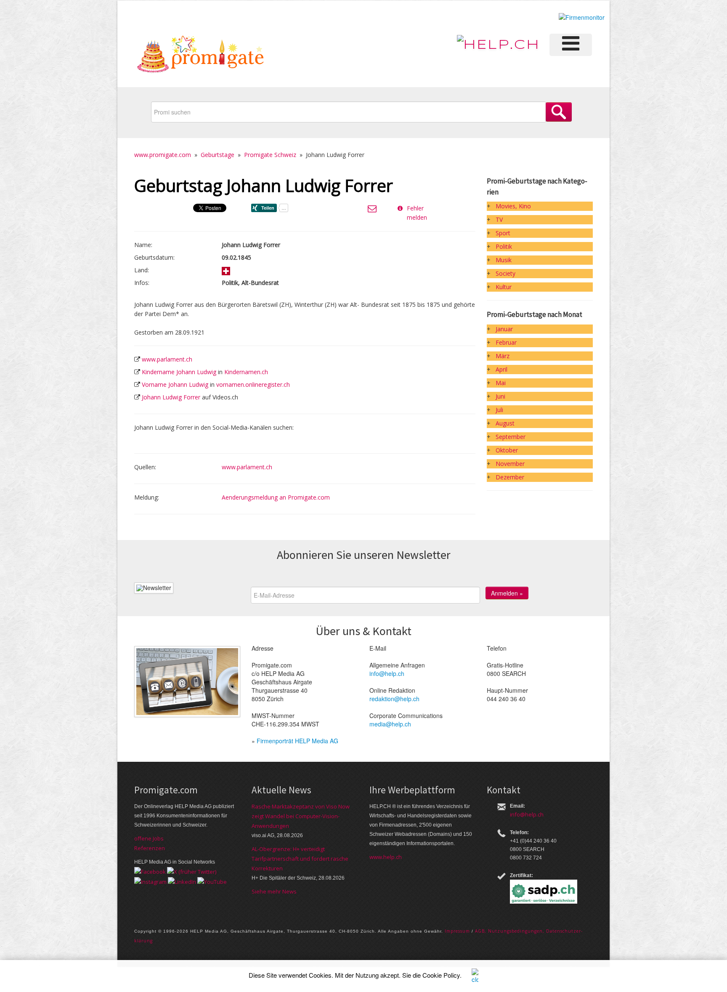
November (510, 464)
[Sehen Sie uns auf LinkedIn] (182, 881)
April (501, 369)
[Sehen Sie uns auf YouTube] (212, 881)
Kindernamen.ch (246, 372)
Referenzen (149, 848)
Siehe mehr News (274, 891)
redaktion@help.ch (394, 698)
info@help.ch (386, 673)
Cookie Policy (441, 975)
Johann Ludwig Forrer (171, 397)
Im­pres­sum (457, 931)
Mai (501, 383)
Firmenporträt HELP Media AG (297, 741)
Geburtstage (217, 155)
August (505, 423)
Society (505, 273)
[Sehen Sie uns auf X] (191, 871)
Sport (503, 233)
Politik (504, 246)
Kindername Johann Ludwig (179, 372)
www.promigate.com (162, 155)
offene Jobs (149, 838)
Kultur (504, 287)
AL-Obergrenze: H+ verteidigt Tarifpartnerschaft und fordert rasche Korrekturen (300, 858)
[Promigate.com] (200, 56)
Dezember (510, 477)
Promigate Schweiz (270, 155)
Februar (506, 342)
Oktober (507, 450)
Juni (500, 396)
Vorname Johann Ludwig (175, 384)
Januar (504, 329)
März (502, 356)
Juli (499, 410)
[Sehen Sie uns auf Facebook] (150, 871)
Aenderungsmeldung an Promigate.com (276, 497)
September (510, 437)
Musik (504, 260)
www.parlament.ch (167, 359)
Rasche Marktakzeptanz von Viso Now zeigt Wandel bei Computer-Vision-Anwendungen (301, 816)
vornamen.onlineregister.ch (253, 384)
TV (499, 219)
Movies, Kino (513, 206)
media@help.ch (390, 724)
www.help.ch (385, 857)
